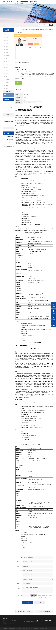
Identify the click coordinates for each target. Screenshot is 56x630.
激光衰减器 (6, 61)
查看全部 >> (8, 91)
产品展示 (30, 29)
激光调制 (6, 67)
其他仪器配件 (7, 55)
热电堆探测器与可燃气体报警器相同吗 (12, 136)
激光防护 (6, 49)
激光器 (5, 76)
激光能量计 (6, 85)
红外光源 (6, 64)
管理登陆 (40, 628)
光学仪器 (7, 34)
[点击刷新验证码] (33, 595)
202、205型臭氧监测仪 (25, 611)
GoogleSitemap (44, 628)
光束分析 (6, 43)
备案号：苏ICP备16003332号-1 (24, 628)
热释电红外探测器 (8, 127)
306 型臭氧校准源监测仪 (44, 611)
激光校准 (6, 52)
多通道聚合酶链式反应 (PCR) (10, 142)
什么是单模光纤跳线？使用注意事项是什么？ (13, 139)
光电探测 (6, 73)
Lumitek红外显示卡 (8, 114)
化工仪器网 (36, 628)
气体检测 (6, 70)
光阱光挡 (6, 37)
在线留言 (18, 82)
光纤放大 (6, 58)
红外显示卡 (6, 79)
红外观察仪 (6, 82)
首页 (26, 29)
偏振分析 (6, 40)
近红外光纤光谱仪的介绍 (9, 146)
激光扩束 (6, 46)
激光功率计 (6, 88)
